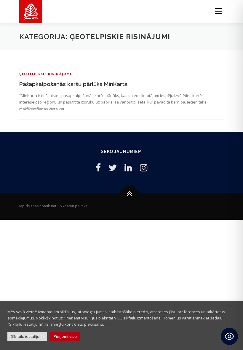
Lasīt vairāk (115, 324)
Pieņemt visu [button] (65, 336)
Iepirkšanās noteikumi (37, 206)
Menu (218, 11)
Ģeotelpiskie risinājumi (45, 73)
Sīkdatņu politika (73, 206)
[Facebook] (98, 167)
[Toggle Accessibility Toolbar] (229, 336)
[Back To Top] (129, 192)
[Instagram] (144, 167)
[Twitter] (112, 167)
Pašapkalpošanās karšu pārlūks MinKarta (73, 84)
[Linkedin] (128, 167)
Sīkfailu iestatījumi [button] (27, 336)
